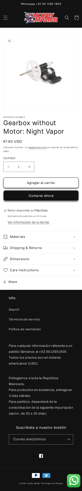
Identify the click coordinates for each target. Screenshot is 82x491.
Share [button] (12, 282)
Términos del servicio (24, 319)
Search (14, 309)
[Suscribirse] (68, 439)
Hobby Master (33, 483)
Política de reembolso (25, 329)
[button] (5, 17)
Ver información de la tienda (28, 222)
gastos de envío (38, 147)
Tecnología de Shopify (52, 483)
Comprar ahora (41, 195)
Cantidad (9, 158)
